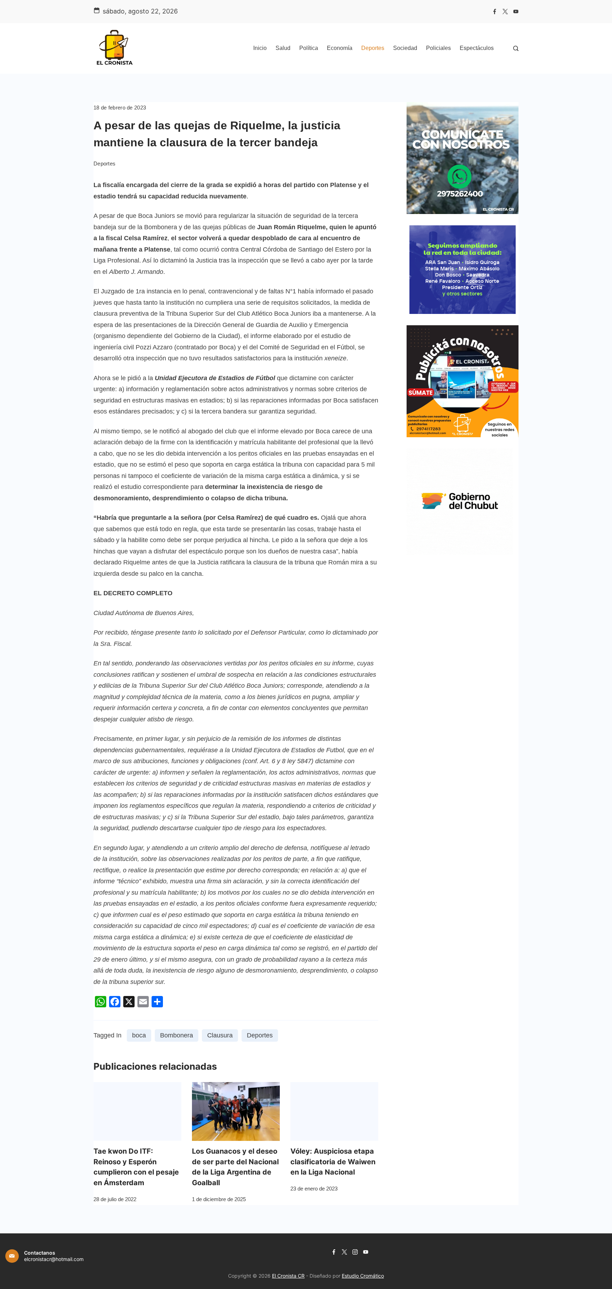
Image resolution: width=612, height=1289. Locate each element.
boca (139, 1035)
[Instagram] (355, 1252)
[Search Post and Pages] (515, 48)
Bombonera (176, 1035)
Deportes (372, 48)
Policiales (438, 48)
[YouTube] (515, 11)
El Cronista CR (288, 1276)
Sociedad (405, 48)
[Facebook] (494, 11)
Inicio (260, 48)
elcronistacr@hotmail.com (54, 1259)
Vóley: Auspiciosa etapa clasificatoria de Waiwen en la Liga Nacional (332, 1162)
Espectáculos (477, 48)
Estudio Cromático (363, 1276)
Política (308, 48)
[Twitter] (505, 11)
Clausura (220, 1035)
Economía (339, 48)
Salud (283, 48)
